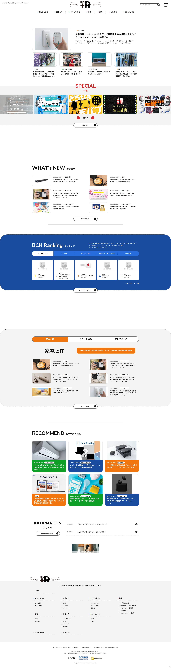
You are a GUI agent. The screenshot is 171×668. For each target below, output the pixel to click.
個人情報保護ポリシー (111, 647)
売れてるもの (121, 339)
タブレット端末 (85, 254)
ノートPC (64, 254)
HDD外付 (128, 254)
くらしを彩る (85, 339)
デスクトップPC (43, 254)
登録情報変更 (85, 647)
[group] (51, 104)
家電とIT (50, 339)
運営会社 (55, 647)
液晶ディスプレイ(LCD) (107, 254)
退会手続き (97, 647)
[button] (78, 117)
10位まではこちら (131, 283)
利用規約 (76, 647)
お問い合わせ (67, 647)
